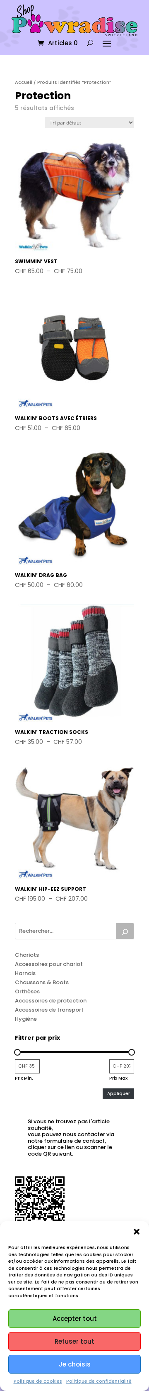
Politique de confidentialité (99, 1381)
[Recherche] (125, 931)
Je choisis (75, 1364)
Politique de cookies (38, 1381)
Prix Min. (24, 1078)
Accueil (23, 82)
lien (69, 1147)
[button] (136, 1231)
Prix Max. (119, 1078)
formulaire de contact (74, 1141)
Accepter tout (75, 1318)
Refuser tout (74, 1341)
